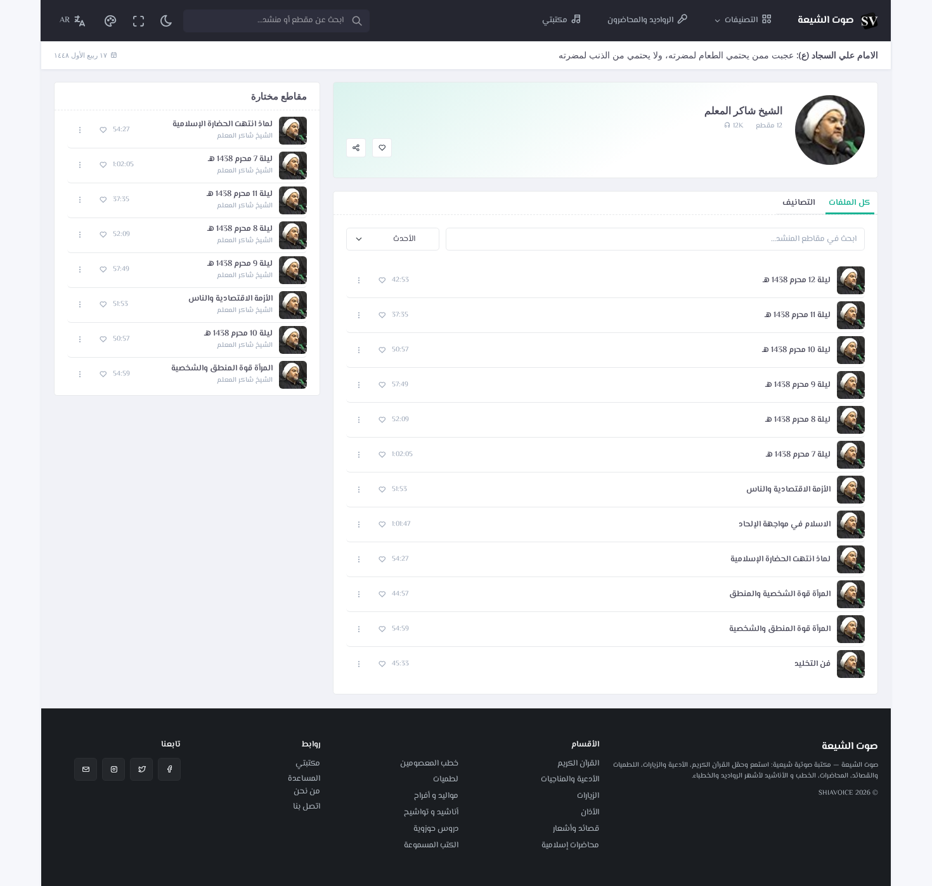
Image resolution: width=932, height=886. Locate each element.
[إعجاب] (382, 148)
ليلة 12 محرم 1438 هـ (797, 281)
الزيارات (588, 796)
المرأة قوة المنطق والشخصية (780, 629)
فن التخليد (812, 664)
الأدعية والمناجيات (570, 779)
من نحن (307, 791)
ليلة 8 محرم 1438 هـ (798, 420)
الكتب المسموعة (431, 845)
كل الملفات (850, 202)
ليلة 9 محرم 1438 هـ (798, 385)
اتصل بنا (306, 806)
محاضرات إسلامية (570, 845)
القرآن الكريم (578, 763)
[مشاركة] (356, 148)
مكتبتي (307, 763)
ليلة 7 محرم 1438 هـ (798, 455)
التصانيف (798, 202)
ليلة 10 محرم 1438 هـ (796, 350)
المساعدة (304, 778)
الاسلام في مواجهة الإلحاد (785, 525)
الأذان (590, 812)
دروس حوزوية (435, 829)
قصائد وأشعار (576, 829)
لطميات (445, 779)
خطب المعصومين (429, 763)
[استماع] (851, 280)
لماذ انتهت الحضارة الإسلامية (780, 560)
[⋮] (359, 280)
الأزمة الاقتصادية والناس (788, 490)
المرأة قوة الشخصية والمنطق (780, 595)
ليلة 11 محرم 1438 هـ (798, 315)
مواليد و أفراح (436, 796)
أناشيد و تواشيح (431, 812)
